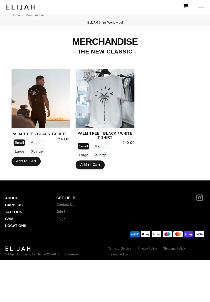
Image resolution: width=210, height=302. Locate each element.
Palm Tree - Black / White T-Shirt (105, 135)
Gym (9, 219)
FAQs (60, 219)
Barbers (14, 205)
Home (16, 15)
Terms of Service (119, 248)
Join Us (62, 212)
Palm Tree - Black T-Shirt (39, 134)
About (11, 198)
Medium (37, 143)
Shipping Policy (174, 248)
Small (19, 143)
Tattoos (13, 212)
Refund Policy (118, 254)
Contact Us (65, 204)
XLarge (37, 151)
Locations (15, 226)
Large (19, 151)
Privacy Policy (147, 248)
